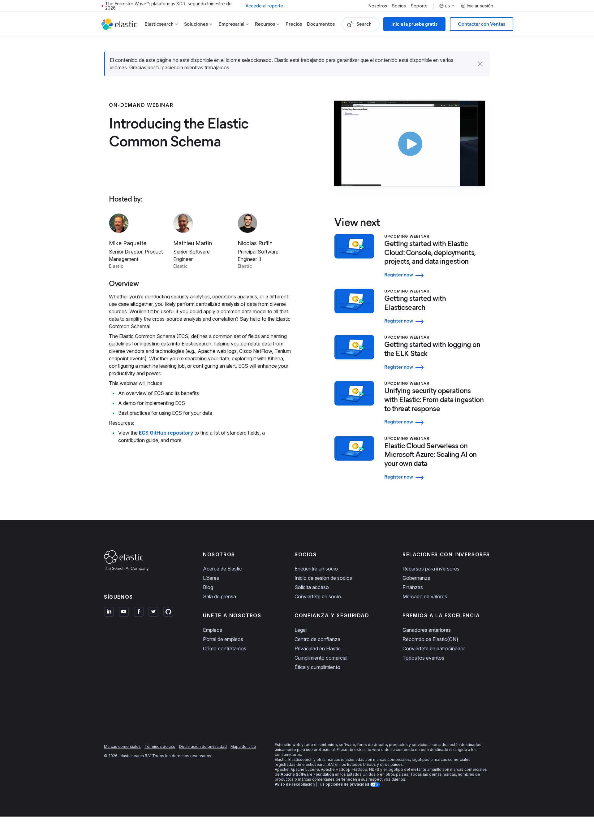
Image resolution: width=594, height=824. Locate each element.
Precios (294, 24)
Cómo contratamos (224, 648)
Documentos (321, 24)
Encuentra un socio (316, 569)
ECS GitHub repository (166, 433)
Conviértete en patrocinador (433, 648)
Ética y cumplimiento (317, 667)
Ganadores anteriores (426, 630)
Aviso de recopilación (295, 784)
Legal (301, 630)
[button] (480, 64)
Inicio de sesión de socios (323, 578)
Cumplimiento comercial (321, 658)
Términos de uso (159, 746)
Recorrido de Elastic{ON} (430, 639)
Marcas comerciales (122, 746)
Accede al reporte (264, 5)
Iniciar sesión (480, 5)
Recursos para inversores (430, 569)
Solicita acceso (312, 587)
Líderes (211, 578)
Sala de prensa (219, 596)
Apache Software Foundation (307, 774)
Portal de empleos (223, 639)
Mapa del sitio (243, 746)
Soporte (419, 6)
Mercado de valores (424, 596)
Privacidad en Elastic (318, 648)
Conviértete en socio (318, 596)
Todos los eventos (423, 658)
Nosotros (377, 6)
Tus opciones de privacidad (344, 784)
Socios (399, 6)
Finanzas (412, 587)
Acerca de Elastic (222, 569)
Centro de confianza (317, 639)
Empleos (212, 630)
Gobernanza (416, 578)
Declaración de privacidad (203, 746)
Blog (208, 587)
